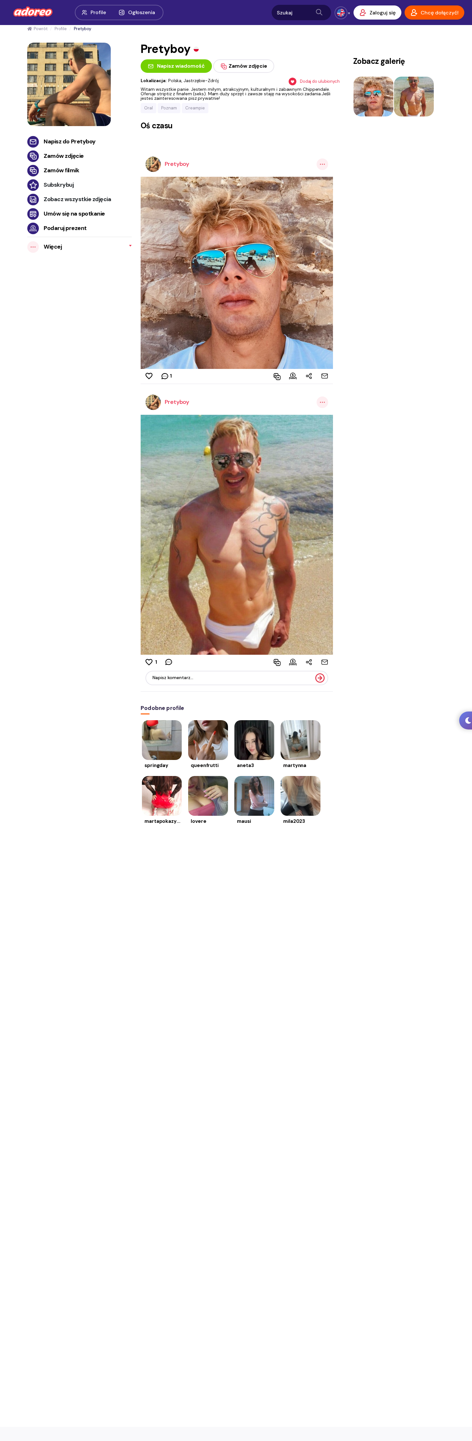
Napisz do (70, 141)
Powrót (40, 28)
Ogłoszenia (141, 12)
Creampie (195, 108)
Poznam (169, 108)
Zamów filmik (61, 170)
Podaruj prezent (65, 228)
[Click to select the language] (341, 12)
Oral (148, 108)
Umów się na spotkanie (74, 213)
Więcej (53, 247)
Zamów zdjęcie (64, 156)
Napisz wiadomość (181, 66)
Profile (98, 12)
